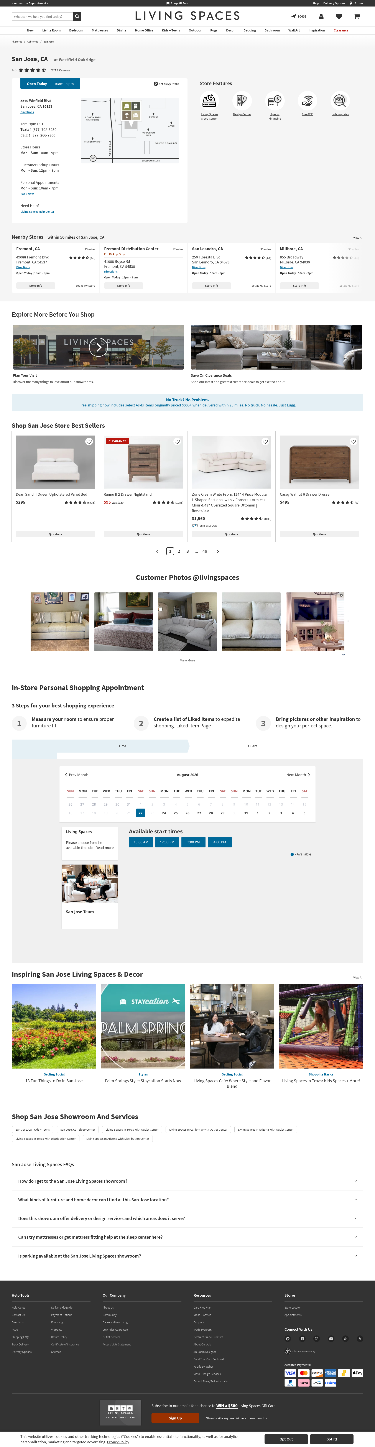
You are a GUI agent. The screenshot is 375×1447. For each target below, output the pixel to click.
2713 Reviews (61, 70)
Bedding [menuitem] (249, 30)
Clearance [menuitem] (341, 30)
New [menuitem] (30, 30)
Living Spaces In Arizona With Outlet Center (266, 1129)
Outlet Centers (111, 1337)
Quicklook (55, 534)
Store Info (35, 286)
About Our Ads (202, 1344)
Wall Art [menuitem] (294, 30)
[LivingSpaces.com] (187, 15)
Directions (27, 112)
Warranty (56, 1330)
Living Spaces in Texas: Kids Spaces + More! (321, 1080)
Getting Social (54, 1074)
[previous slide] (27, 621)
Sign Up (175, 1418)
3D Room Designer (205, 1352)
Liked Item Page (193, 725)
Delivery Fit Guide (61, 1307)
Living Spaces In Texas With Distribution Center (46, 1139)
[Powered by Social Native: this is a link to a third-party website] (343, 655)
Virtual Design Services (207, 1374)
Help (316, 3)
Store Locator (293, 1307)
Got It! (331, 1439)
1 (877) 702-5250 (43, 129)
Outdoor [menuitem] (195, 30)
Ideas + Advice (202, 1315)
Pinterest (288, 1338)
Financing (57, 1322)
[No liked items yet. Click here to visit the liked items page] (339, 16)
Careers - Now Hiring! (115, 1322)
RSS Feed (360, 1338)
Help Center (19, 1307)
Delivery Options (334, 3)
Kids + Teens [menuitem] (171, 30)
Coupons (199, 1322)
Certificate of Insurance (65, 1344)
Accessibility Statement (117, 1344)
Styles (143, 1074)
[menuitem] (357, 16)
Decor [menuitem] (230, 30)
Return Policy (59, 1337)
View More (187, 660)
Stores (359, 3)
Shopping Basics (321, 1074)
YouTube (331, 1338)
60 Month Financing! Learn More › (37, 3)
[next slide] (348, 621)
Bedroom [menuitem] (76, 30)
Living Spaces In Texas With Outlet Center (132, 1129)
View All (358, 238)
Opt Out (286, 1439)
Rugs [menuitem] (213, 30)
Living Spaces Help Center (37, 212)
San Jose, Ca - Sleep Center (77, 1129)
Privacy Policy (118, 1441)
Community (110, 1315)
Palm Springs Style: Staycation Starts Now (143, 1080)
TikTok (345, 1338)
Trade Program (203, 1330)
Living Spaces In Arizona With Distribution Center (117, 1139)
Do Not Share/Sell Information (211, 1381)
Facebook (302, 1338)
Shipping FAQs (20, 1337)
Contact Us (18, 1315)
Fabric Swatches (204, 1366)
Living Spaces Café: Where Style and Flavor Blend (232, 1083)
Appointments (293, 1315)
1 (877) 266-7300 (42, 135)
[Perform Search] (77, 16)
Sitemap (56, 1352)
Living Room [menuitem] (51, 30)
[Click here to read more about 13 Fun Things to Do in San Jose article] (54, 1026)
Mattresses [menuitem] (100, 30)
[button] (79, 502)
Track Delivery (20, 1344)
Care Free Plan (202, 1307)
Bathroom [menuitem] (272, 30)
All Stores (17, 41)
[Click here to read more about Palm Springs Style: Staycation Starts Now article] (143, 1026)
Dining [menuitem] (121, 30)
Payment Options (61, 1315)
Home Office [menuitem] (144, 30)
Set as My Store (169, 84)
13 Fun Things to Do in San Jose (54, 1080)
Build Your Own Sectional (209, 1359)
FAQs (15, 1330)
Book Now (27, 194)
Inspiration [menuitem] (317, 30)
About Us (108, 1307)
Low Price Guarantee (115, 1330)
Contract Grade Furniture (208, 1337)
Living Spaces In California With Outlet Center (198, 1129)
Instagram (316, 1338)
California (32, 41)
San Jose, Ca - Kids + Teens (33, 1129)
